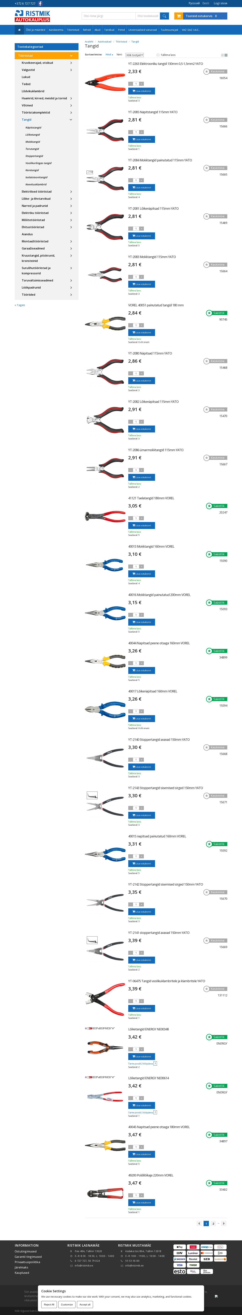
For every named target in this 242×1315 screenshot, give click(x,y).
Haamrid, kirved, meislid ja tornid (44, 98)
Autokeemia (56, 29)
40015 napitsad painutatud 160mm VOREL (157, 836)
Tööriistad (73, 29)
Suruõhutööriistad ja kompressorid (36, 270)
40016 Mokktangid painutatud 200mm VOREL (159, 595)
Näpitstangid (33, 127)
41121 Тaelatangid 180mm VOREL (151, 498)
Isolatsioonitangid (36, 177)
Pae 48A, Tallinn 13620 (88, 1251)
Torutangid (32, 148)
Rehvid (87, 29)
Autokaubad (104, 41)
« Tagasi (20, 305)
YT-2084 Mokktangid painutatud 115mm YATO (160, 160)
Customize (67, 1304)
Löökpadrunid (31, 287)
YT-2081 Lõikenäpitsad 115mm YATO (153, 208)
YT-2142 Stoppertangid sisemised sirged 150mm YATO (165, 884)
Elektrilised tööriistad (37, 191)
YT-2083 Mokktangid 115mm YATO (152, 257)
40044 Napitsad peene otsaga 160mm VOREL (159, 643)
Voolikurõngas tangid (38, 163)
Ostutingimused (25, 1251)
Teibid (26, 84)
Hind (109, 54)
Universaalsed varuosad (142, 29)
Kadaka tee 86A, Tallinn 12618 (143, 1251)
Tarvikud (109, 29)
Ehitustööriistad (33, 227)
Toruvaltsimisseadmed (37, 280)
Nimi (119, 54)
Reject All (49, 1304)
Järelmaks (21, 1267)
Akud (97, 29)
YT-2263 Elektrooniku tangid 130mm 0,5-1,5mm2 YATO (165, 63)
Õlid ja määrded (35, 29)
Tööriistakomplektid (36, 112)
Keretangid (32, 170)
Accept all (85, 1304)
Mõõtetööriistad (33, 220)
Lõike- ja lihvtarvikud (36, 199)
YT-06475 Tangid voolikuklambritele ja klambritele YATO (166, 981)
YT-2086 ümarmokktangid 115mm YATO (155, 450)
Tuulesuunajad (169, 29)
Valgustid (28, 70)
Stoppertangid (34, 156)
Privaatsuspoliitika (27, 1262)
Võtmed (27, 105)
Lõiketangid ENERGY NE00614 (148, 1078)
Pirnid (121, 29)
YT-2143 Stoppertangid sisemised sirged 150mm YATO (165, 788)
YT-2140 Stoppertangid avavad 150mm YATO (159, 739)
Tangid (26, 120)
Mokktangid (32, 141)
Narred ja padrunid (35, 206)
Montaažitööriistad (35, 241)
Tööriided (28, 295)
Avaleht (89, 41)
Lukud (26, 77)
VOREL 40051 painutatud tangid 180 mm (156, 305)
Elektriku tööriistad (35, 213)
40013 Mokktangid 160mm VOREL (151, 546)
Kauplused (22, 1273)
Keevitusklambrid (35, 184)
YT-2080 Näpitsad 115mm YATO (150, 353)
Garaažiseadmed (33, 248)
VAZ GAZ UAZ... (191, 29)
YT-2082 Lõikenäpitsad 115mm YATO (153, 401)
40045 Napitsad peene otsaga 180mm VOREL (159, 1127)
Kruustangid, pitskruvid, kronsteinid (38, 258)
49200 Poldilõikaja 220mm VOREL (150, 1175)
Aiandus (27, 234)
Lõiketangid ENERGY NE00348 (148, 1029)
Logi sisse (220, 3)
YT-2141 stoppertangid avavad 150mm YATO (158, 933)
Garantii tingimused (28, 1257)
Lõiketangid (32, 134)
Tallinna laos (168, 55)
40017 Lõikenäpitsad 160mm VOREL (152, 691)
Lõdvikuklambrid (33, 91)
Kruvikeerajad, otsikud (37, 63)
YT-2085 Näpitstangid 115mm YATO (152, 112)
